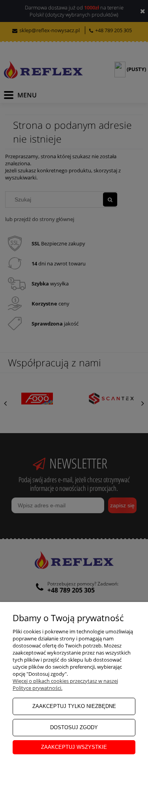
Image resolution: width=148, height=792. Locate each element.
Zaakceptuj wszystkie (74, 747)
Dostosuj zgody (74, 727)
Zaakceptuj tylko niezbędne (74, 706)
